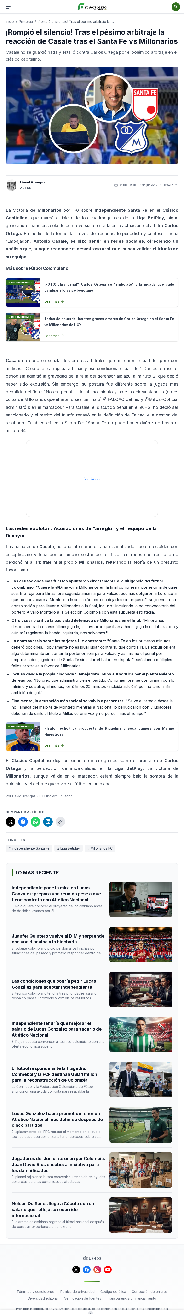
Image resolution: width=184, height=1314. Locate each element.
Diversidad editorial (43, 1298)
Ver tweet (92, 478)
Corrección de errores (149, 1292)
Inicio (10, 21)
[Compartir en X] (10, 822)
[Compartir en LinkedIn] (48, 822)
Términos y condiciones (36, 1292)
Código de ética (113, 1292)
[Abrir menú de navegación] (8, 6)
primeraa (26, 21)
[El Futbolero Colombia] (92, 7)
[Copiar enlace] (60, 822)
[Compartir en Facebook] (23, 822)
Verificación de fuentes (82, 1298)
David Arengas (33, 182)
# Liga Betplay (68, 848)
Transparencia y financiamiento (131, 1298)
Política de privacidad (77, 1292)
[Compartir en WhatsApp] (35, 822)
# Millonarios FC (100, 848)
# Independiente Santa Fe (29, 848)
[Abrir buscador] (176, 6)
